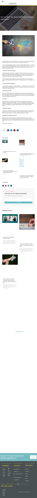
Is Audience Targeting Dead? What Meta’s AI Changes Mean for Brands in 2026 (27, 245)
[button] (14, 1)
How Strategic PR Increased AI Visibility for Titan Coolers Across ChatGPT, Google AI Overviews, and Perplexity (27, 176)
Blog (8, 470)
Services (4, 469)
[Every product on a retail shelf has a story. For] (26, 367)
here (12, 123)
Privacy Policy (4, 475)
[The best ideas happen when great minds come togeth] (18, 346)
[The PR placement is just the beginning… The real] (3, 350)
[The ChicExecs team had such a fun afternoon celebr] (33, 356)
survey (17, 102)
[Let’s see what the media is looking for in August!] (11, 351)
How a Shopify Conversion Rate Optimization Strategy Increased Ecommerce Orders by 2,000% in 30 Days (10, 171)
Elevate (4, 472)
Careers (9, 473)
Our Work (9, 468)
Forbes (12, 62)
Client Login (9, 475)
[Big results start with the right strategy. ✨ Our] (3, 425)
